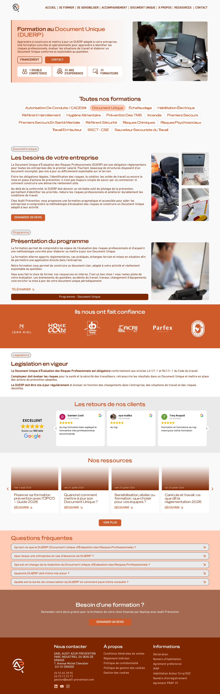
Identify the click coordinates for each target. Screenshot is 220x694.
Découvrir (21, 507)
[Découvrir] (31, 507)
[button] (25, 149)
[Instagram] (68, 686)
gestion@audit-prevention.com (74, 679)
